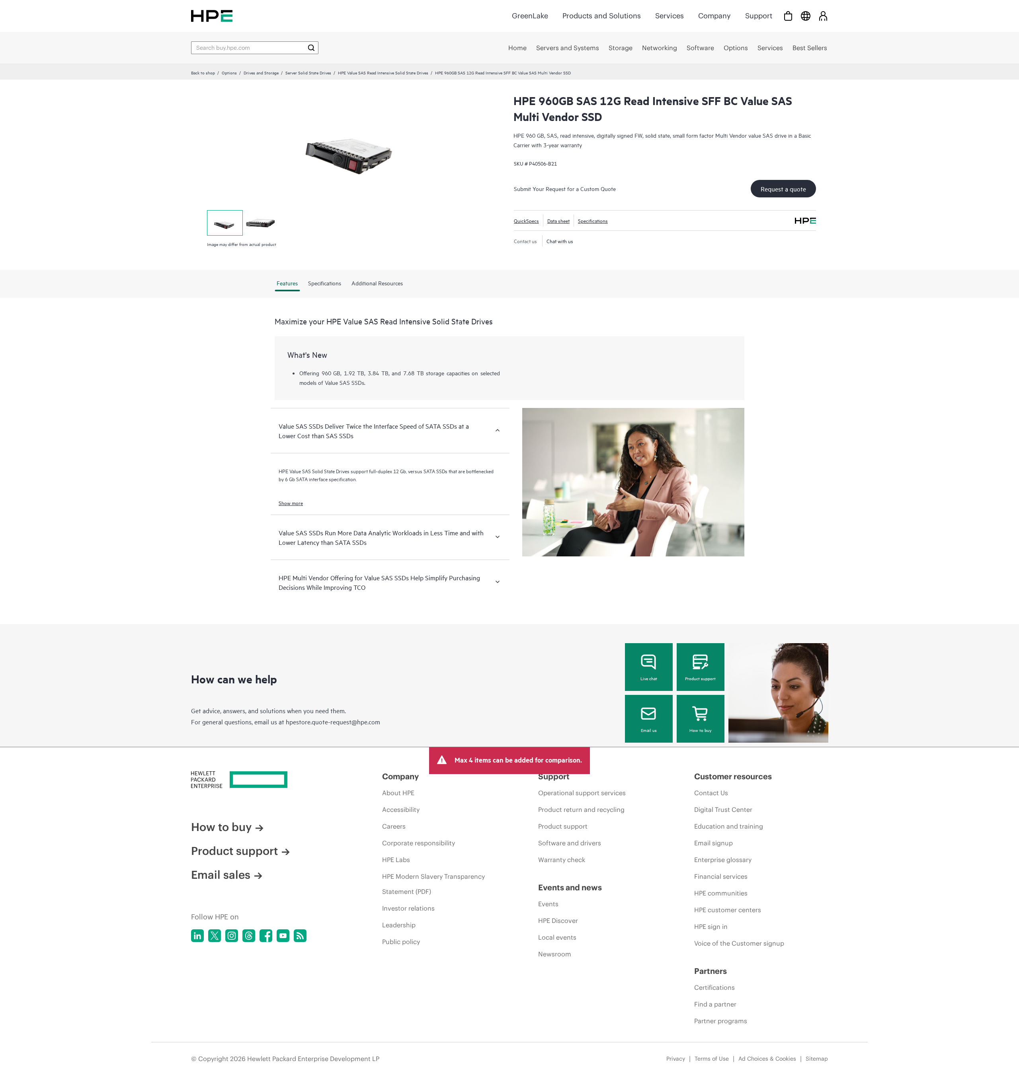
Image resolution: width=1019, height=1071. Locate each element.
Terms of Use (712, 1058)
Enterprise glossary (723, 860)
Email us (649, 730)
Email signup (713, 843)
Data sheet (558, 220)
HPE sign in (711, 927)
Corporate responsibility (418, 843)
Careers (394, 826)
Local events (557, 937)
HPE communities (721, 893)
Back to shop (203, 72)
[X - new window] (214, 935)
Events (548, 904)
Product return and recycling (581, 809)
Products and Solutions (601, 15)
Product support (700, 678)
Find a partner (715, 1004)
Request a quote (783, 188)
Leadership (399, 925)
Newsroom (554, 954)
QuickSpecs (526, 220)
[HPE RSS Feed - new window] (300, 935)
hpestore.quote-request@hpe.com (333, 721)
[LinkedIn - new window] (197, 935)
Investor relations (408, 908)
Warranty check (561, 860)
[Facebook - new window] (266, 935)
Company (714, 15)
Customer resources (733, 776)
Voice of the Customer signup (739, 943)
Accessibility (401, 809)
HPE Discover (558, 921)
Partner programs (720, 1021)
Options (229, 72)
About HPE (398, 793)
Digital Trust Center (723, 809)
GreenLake (530, 15)
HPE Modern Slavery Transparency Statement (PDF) (433, 883)
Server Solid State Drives (308, 72)
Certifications (714, 987)
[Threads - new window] (248, 935)
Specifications (593, 220)
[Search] (311, 47)
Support (758, 15)
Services (669, 15)
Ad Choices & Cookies (767, 1058)
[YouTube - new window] (283, 935)
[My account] (823, 16)
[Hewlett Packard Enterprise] (211, 16)
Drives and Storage (261, 72)
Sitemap (817, 1058)
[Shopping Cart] (788, 16)
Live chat (648, 678)
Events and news (570, 887)
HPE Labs (396, 860)
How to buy (700, 730)
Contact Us (711, 793)
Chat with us (560, 240)
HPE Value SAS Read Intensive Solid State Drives (383, 72)
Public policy (401, 942)
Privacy (675, 1058)
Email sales (220, 875)
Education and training (728, 826)
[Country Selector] (805, 16)
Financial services (721, 876)
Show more (291, 502)
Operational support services (582, 793)
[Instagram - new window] (231, 935)
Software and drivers (569, 843)
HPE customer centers (727, 910)
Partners (710, 971)
